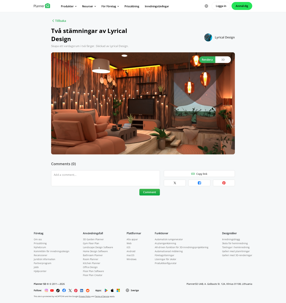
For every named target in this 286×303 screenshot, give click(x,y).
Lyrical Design (225, 37)
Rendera (207, 59)
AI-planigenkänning (165, 243)
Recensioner (40, 255)
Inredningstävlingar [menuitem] (157, 6)
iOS (128, 247)
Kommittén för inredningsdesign (51, 251)
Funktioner (161, 233)
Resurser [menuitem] (87, 6)
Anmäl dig (242, 6)
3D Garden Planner (93, 239)
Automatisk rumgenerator (169, 239)
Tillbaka (60, 21)
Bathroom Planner (93, 255)
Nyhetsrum (40, 247)
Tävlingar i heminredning (236, 247)
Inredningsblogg (231, 239)
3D (223, 59)
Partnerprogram (42, 263)
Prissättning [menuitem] (131, 6)
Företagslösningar (164, 255)
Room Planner (90, 259)
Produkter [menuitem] (67, 6)
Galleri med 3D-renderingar (237, 255)
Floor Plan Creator (92, 275)
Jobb (36, 267)
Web (129, 243)
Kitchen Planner (91, 263)
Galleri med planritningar (236, 251)
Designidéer (229, 233)
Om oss (38, 239)
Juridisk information (44, 259)
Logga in (221, 6)
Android (131, 251)
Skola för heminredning (235, 243)
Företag (38, 233)
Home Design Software (95, 251)
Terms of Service (102, 296)
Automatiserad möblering (169, 251)
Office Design (90, 267)
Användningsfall (93, 233)
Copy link (201, 173)
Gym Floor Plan (91, 243)
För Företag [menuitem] (108, 6)
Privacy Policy (85, 296)
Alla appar (132, 239)
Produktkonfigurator (166, 263)
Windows (132, 259)
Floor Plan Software (93, 271)
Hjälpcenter (40, 271)
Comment (149, 192)
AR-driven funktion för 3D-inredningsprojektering (181, 247)
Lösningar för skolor (165, 259)
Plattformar (134, 233)
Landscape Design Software (98, 247)
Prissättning (40, 243)
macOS (130, 255)
